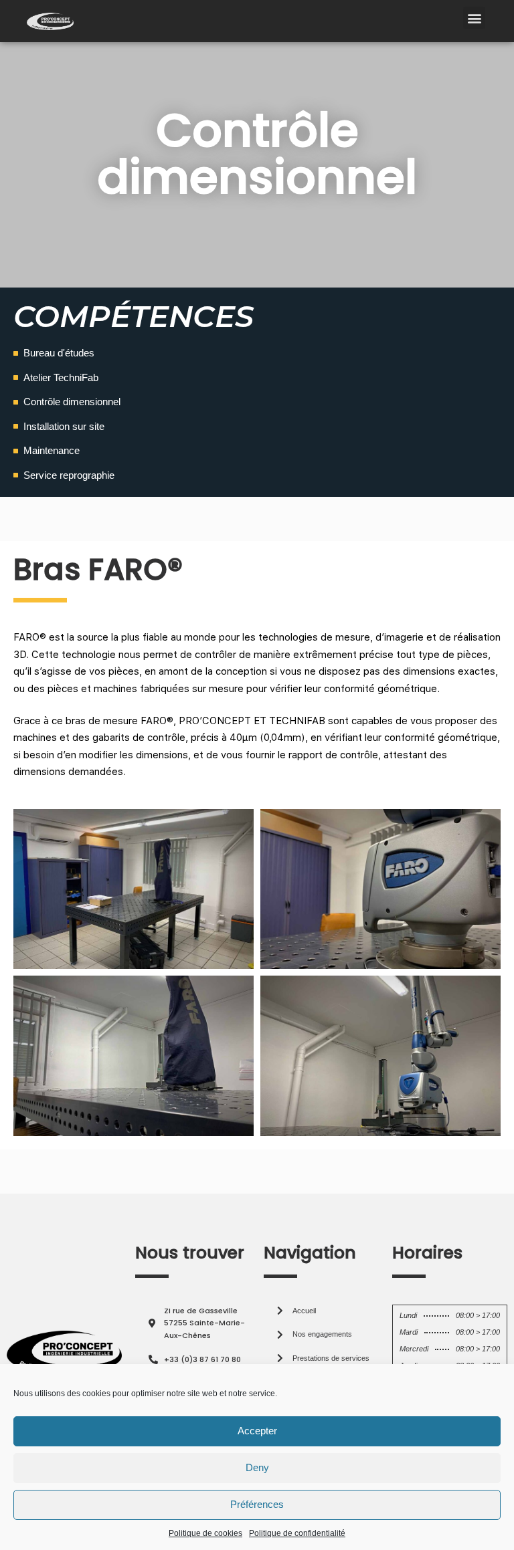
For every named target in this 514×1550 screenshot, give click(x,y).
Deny (257, 1467)
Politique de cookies (205, 1533)
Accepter (257, 1430)
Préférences (257, 1504)
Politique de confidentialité (297, 1533)
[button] (474, 18)
